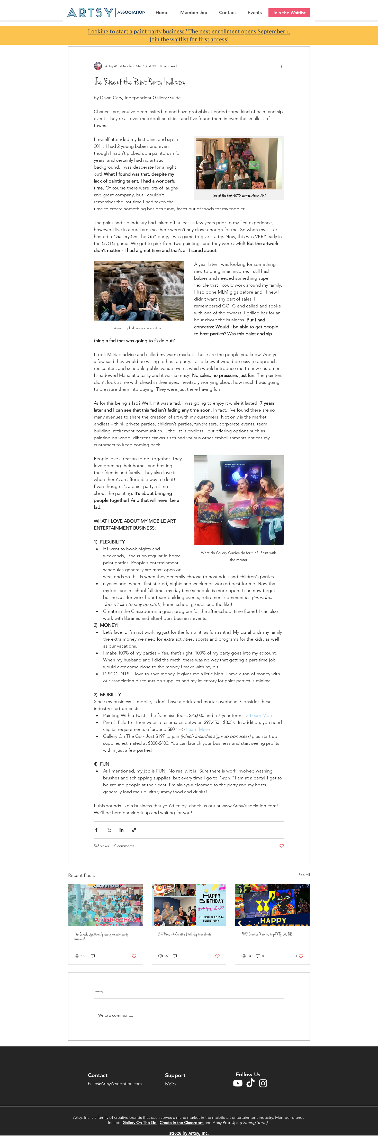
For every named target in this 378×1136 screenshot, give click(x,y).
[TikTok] (250, 1083)
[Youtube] (237, 1083)
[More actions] (281, 66)
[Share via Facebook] (96, 830)
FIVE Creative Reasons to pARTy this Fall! (267, 934)
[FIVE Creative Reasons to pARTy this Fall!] (272, 905)
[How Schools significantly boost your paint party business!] (105, 905)
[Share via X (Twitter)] (108, 830)
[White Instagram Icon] (263, 1083)
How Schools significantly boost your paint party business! (102, 936)
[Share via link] (134, 830)
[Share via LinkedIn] (121, 830)
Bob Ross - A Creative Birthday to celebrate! (185, 934)
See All (304, 874)
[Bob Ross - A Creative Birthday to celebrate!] (189, 905)
